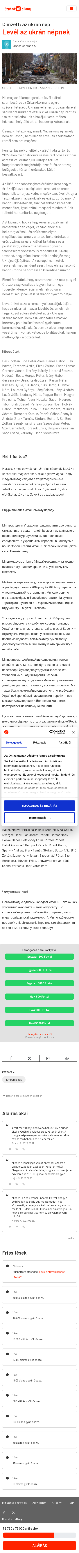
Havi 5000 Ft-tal (39, 1023)
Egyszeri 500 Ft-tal (39, 956)
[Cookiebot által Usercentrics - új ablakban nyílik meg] (49, 732)
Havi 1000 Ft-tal (39, 1010)
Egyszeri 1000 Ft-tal (39, 970)
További (70, 1238)
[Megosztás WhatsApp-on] (67, 1058)
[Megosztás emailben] (48, 1058)
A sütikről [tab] (65, 742)
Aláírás (39, 1545)
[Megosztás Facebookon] (11, 1058)
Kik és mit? (58, 1502)
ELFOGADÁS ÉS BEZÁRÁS (39, 805)
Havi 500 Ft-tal (39, 996)
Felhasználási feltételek (14, 1502)
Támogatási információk (39, 1034)
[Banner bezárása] (73, 732)
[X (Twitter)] (13, 1512)
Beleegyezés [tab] (14, 742)
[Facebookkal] (4, 1512)
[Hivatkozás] (24, 1149)
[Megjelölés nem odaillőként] (17, 1149)
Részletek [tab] (39, 742)
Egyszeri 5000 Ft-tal (39, 983)
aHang (18, 1519)
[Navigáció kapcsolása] (71, 8)
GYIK (71, 1502)
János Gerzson (23, 46)
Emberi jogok (14, 1079)
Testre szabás (37, 817)
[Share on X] (30, 1058)
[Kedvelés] (10, 1149)
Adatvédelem (39, 1502)
